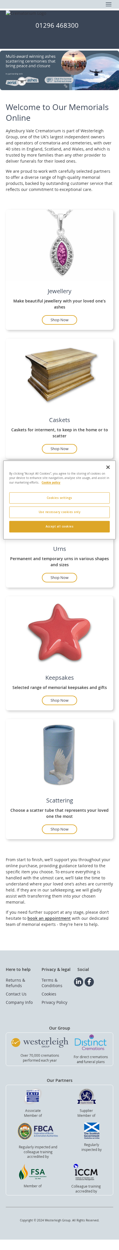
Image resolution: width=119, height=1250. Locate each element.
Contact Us (16, 994)
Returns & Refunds (15, 982)
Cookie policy (51, 482)
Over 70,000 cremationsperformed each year (40, 1058)
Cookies (49, 994)
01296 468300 (57, 25)
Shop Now (59, 319)
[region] (59, 500)
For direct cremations (91, 1056)
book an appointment (49, 918)
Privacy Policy (54, 1002)
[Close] (108, 467)
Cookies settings (59, 498)
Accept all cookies (60, 527)
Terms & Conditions (52, 982)
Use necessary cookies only (60, 512)
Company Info (19, 1002)
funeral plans (94, 1061)
